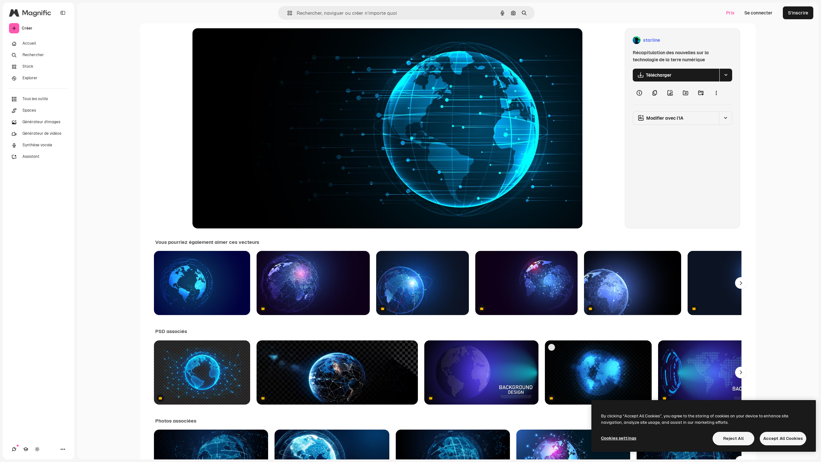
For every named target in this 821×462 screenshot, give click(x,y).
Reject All (733, 438)
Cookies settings (618, 438)
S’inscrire (798, 13)
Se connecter (758, 13)
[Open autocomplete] (287, 13)
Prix (730, 13)
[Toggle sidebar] (63, 13)
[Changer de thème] (37, 449)
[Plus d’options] (716, 93)
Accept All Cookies (783, 438)
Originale (234, 40)
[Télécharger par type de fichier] (725, 75)
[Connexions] (14, 449)
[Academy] (26, 449)
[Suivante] (741, 283)
